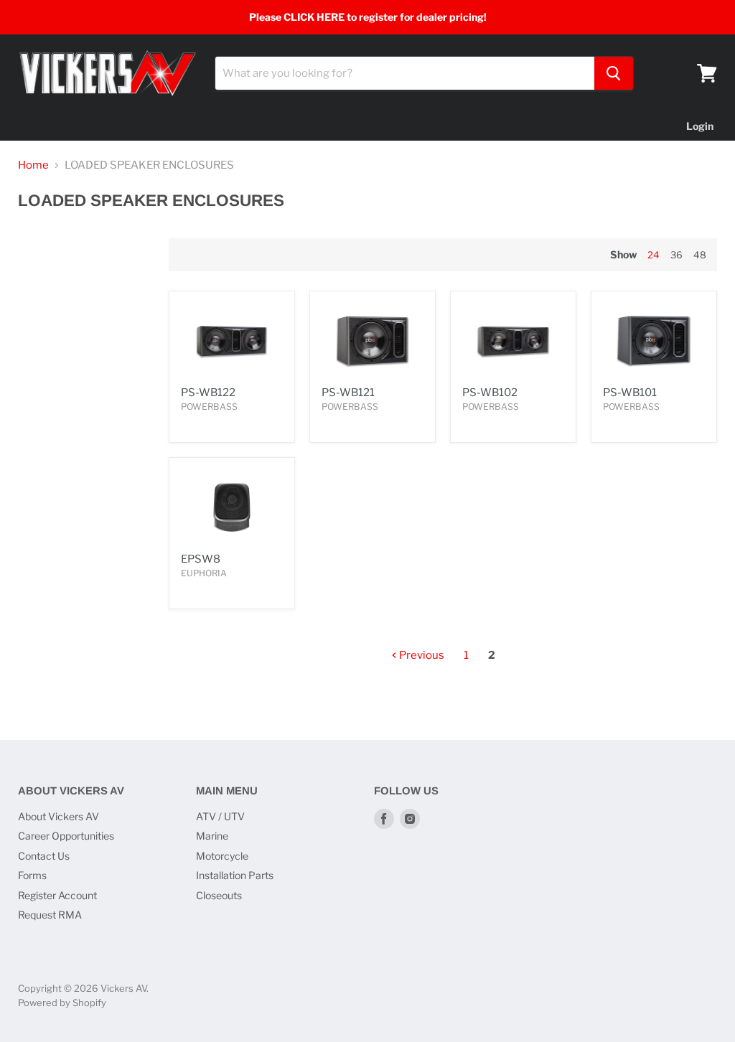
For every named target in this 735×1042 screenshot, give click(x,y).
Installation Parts (234, 875)
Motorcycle (222, 856)
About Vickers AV (58, 816)
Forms (32, 875)
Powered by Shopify (62, 1002)
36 (676, 254)
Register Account (57, 895)
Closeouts (219, 895)
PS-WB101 (630, 392)
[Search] (613, 73)
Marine (212, 836)
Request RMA (50, 915)
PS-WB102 (490, 392)
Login (699, 126)
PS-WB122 (208, 392)
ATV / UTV (220, 816)
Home (33, 165)
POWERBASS (209, 406)
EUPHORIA (204, 573)
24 (653, 254)
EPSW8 (200, 559)
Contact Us (44, 856)
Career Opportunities (66, 836)
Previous (420, 655)
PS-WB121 (348, 392)
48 (699, 254)
